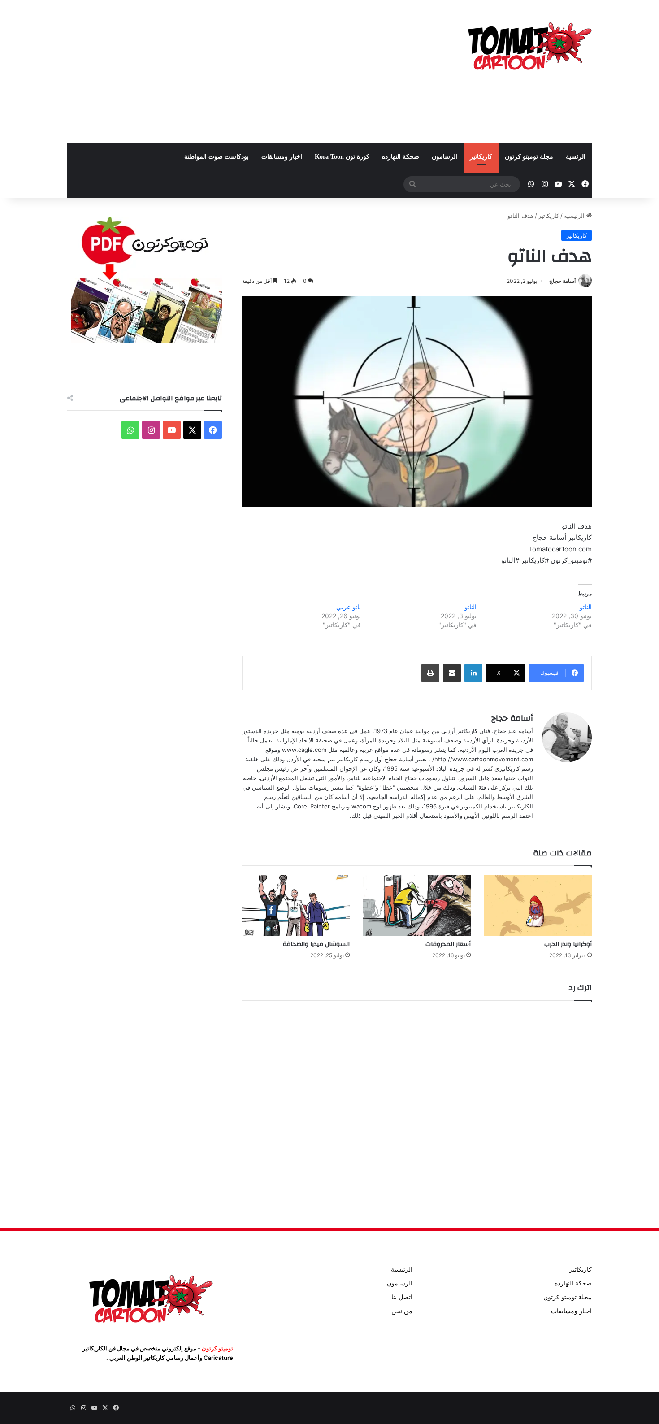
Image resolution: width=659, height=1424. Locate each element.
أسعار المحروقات (448, 944)
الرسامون (444, 156)
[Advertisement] (239, 72)
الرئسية (575, 156)
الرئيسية (575, 215)
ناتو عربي (348, 607)
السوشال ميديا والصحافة (316, 944)
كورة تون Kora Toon (342, 156)
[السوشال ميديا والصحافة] (296, 905)
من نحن (401, 1311)
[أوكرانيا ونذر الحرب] (538, 905)
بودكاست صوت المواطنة (216, 156)
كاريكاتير (481, 156)
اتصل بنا (401, 1297)
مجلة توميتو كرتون (529, 156)
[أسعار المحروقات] (417, 905)
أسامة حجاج (562, 281)
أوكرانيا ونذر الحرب (568, 944)
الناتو (586, 607)
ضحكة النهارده (400, 156)
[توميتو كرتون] (529, 45)
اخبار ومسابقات (281, 156)
